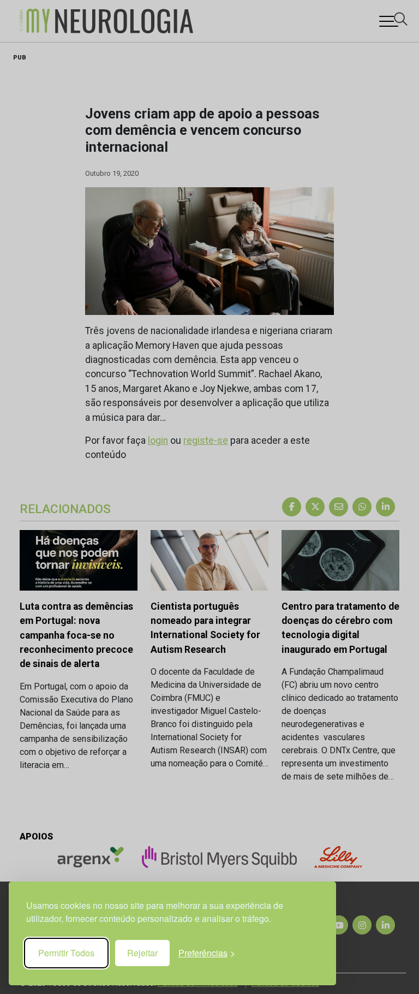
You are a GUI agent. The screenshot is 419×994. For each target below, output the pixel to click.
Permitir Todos (66, 953)
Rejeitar (142, 953)
